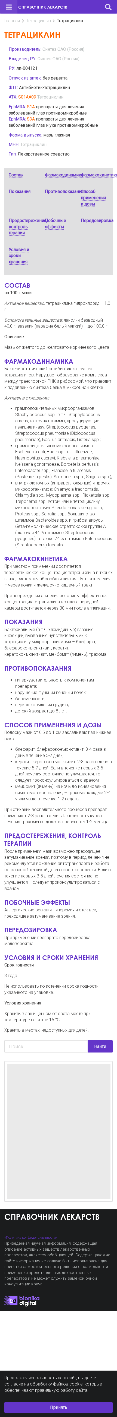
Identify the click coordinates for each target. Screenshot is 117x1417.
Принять (58, 1407)
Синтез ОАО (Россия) (63, 49)
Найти (100, 1046)
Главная (12, 20)
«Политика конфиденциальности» (30, 1237)
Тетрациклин (38, 20)
